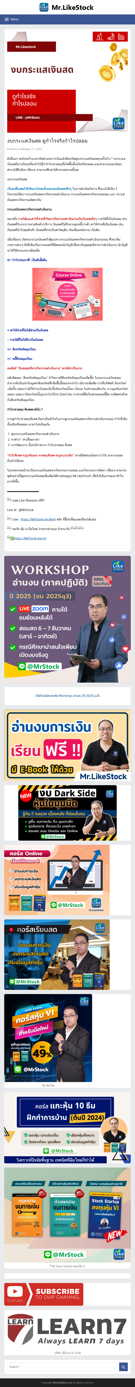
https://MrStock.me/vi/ (30, 538)
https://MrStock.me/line (38, 519)
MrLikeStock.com (62, 1382)
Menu (14, 19)
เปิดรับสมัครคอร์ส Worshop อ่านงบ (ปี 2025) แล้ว (67, 696)
